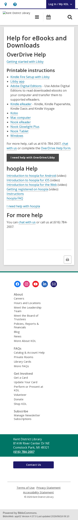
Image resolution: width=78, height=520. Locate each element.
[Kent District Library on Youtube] (35, 284)
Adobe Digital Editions (26, 86)
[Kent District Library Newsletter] (54, 284)
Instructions (15, 194)
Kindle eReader (21, 104)
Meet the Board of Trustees (26, 317)
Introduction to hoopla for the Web (32, 185)
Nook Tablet (19, 131)
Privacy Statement (48, 487)
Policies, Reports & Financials (26, 325)
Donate (18, 399)
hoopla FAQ (15, 198)
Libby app (17, 81)
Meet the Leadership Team (27, 309)
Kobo (14, 113)
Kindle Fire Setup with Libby (30, 77)
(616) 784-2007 (23, 452)
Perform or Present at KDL (28, 388)
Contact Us (33, 464)
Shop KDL (20, 404)
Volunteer (20, 395)
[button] (5, 4)
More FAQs (21, 366)
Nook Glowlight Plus (24, 127)
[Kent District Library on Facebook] (17, 284)
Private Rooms (23, 357)
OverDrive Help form (55, 148)
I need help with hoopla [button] (23, 206)
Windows (16, 136)
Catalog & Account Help (29, 352)
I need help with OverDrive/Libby (33, 157)
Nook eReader (20, 122)
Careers (19, 298)
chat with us (27, 222)
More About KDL (25, 341)
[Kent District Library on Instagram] (26, 284)
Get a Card (21, 377)
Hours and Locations (27, 303)
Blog (17, 332)
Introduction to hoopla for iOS (28, 180)
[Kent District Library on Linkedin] (44, 284)
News (17, 336)
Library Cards (22, 361)
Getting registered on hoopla (27, 189)
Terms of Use (25, 487)
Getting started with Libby (25, 62)
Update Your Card (25, 382)
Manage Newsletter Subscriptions (27, 417)
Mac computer (20, 118)
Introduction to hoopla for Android (31, 176)
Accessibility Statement (38, 492)
